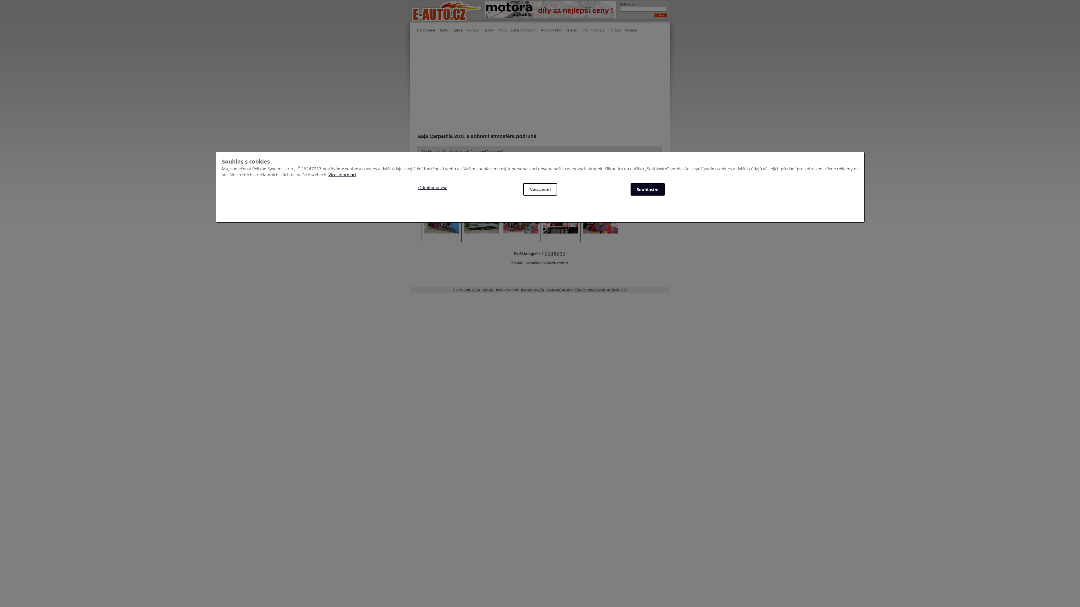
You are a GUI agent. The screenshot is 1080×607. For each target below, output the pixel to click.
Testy (443, 30)
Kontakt (488, 289)
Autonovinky (551, 30)
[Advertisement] (539, 83)
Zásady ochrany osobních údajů (597, 289)
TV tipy (615, 30)
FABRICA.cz (472, 289)
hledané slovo (627, 4)
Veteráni (572, 30)
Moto (502, 30)
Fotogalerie (426, 30)
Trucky (488, 30)
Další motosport (524, 30)
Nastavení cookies (559, 289)
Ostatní (631, 30)
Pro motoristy (594, 30)
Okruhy (473, 30)
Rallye (458, 30)
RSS (624, 289)
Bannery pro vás (532, 289)
